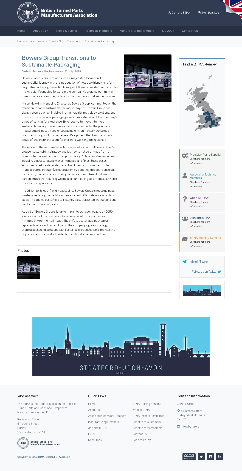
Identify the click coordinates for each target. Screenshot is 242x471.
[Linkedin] (210, 456)
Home (21, 30)
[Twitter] (201, 456)
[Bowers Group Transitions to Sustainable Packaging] (147, 78)
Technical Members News (47, 71)
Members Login (211, 12)
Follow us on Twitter (205, 271)
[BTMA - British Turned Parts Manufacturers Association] (38, 442)
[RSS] (219, 456)
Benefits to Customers (147, 422)
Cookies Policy (142, 440)
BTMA (41, 456)
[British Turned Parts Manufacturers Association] (57, 12)
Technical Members (98, 30)
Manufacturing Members (137, 30)
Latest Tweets (199, 262)
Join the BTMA (181, 12)
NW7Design (64, 456)
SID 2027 (168, 30)
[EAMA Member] (189, 456)
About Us (94, 410)
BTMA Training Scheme (147, 404)
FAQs (91, 434)
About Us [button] (39, 30)
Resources (95, 440)
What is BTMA (141, 410)
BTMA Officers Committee (148, 416)
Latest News (37, 41)
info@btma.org (190, 426)
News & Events (67, 30)
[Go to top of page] (235, 464)
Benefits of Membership (147, 428)
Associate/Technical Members (107, 416)
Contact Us (190, 30)
